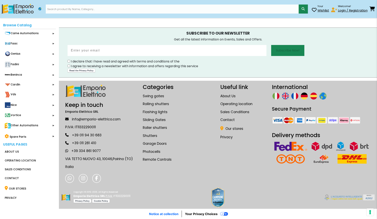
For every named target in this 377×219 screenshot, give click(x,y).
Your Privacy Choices (201, 214)
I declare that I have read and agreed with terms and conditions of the (124, 61)
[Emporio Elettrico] (17, 9)
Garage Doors (155, 143)
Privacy (226, 137)
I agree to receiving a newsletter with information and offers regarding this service (134, 66)
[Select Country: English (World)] (40, 8)
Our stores (233, 128)
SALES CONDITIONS (18, 169)
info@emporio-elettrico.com (96, 119)
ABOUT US (12, 152)
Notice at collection (163, 214)
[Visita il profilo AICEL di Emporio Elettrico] (349, 197)
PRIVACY (10, 198)
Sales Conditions (234, 112)
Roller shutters (155, 127)
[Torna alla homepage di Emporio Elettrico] (65, 197)
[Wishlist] (314, 10)
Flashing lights (155, 112)
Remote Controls (157, 159)
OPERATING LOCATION (20, 160)
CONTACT (12, 178)
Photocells (151, 151)
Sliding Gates (154, 119)
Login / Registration (353, 10)
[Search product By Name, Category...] (303, 9)
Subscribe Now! (288, 50)
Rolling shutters (156, 104)
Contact (227, 119)
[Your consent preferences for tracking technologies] (370, 212)
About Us (228, 96)
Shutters (150, 135)
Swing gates (153, 96)
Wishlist (323, 10)
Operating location (236, 104)
